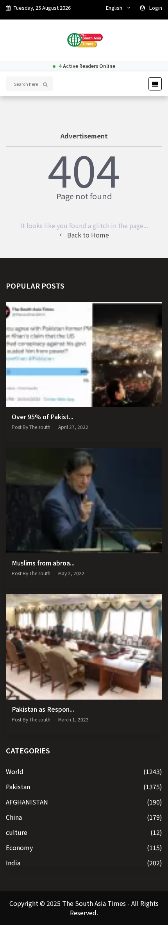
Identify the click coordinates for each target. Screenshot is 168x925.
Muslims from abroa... (43, 562)
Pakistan (18, 786)
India (13, 862)
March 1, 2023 (73, 719)
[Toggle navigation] (152, 83)
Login (155, 7)
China (14, 817)
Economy (19, 847)
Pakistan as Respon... (43, 709)
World (14, 771)
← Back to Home (84, 234)
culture (16, 832)
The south (39, 427)
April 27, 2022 (73, 427)
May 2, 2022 (71, 573)
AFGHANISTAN (27, 801)
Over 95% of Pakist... (42, 416)
